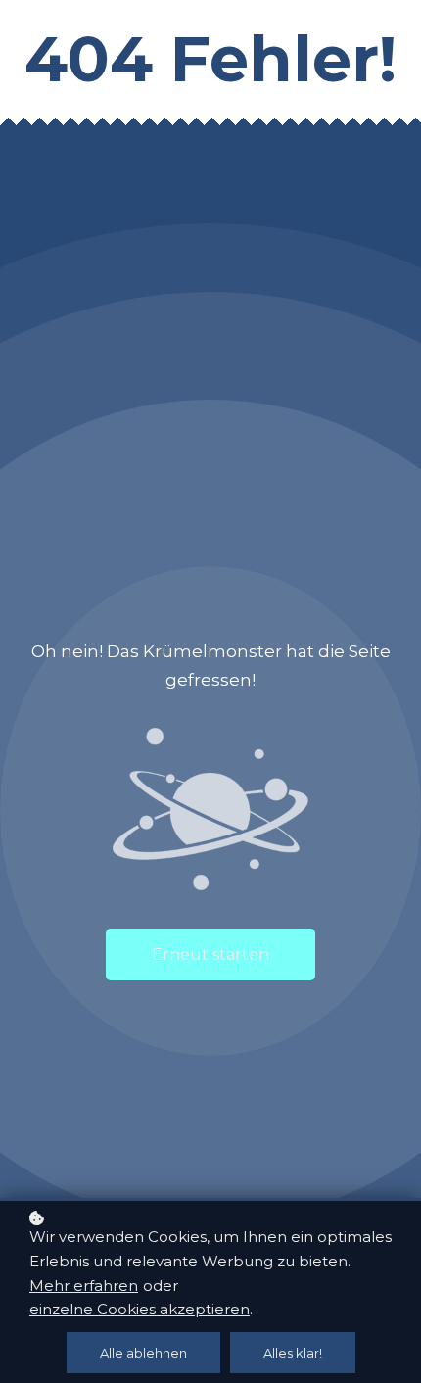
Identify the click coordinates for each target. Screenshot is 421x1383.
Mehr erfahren (83, 1285)
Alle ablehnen (143, 1352)
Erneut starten (210, 954)
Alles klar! (292, 1352)
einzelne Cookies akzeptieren (139, 1309)
